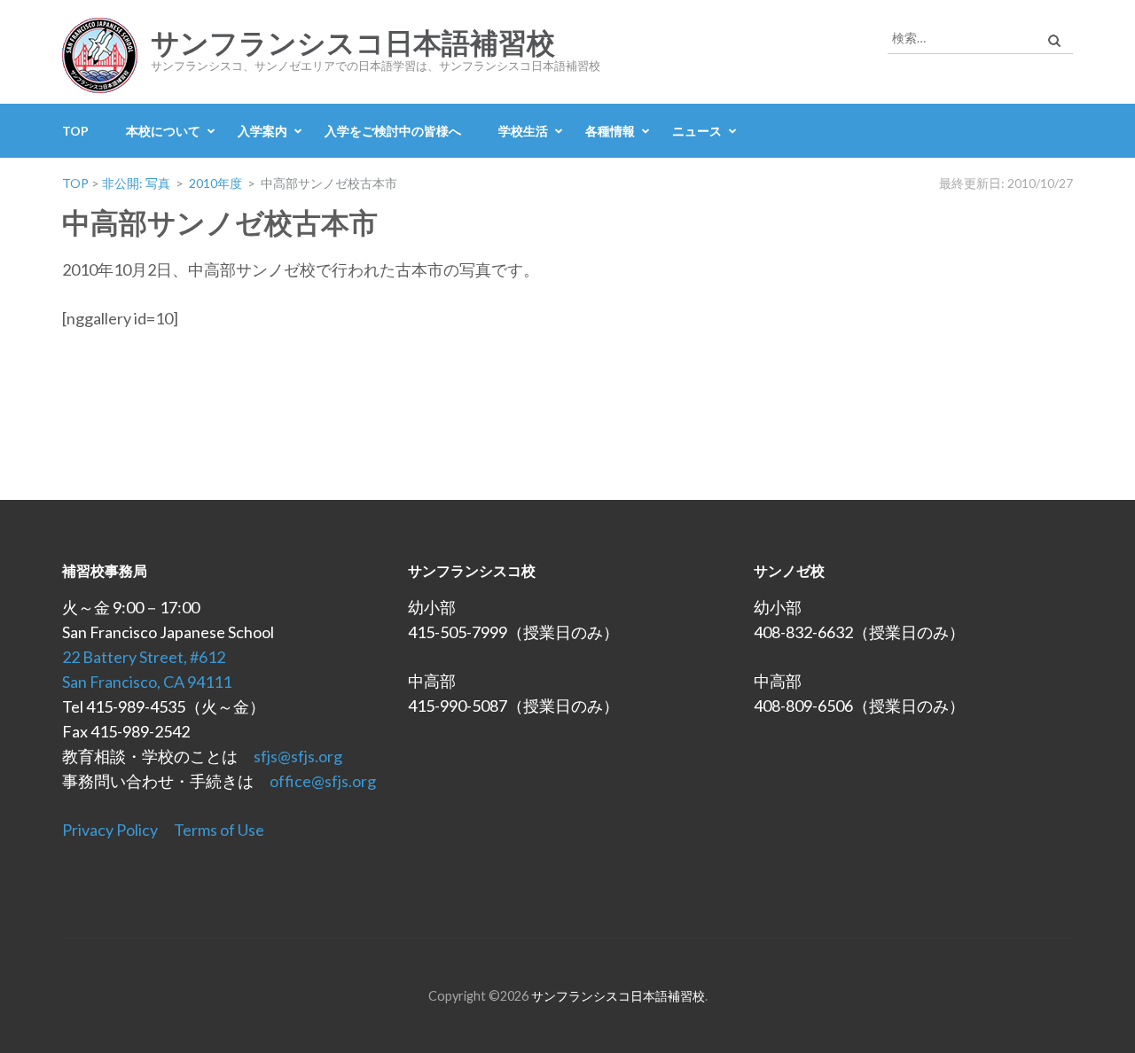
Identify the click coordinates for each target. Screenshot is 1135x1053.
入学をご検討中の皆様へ (393, 130)
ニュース (697, 130)
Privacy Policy (110, 829)
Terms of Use (219, 829)
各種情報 (610, 130)
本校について (163, 130)
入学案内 (262, 130)
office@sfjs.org (323, 781)
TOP (75, 130)
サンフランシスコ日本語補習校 (353, 43)
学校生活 (523, 130)
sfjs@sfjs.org (298, 756)
